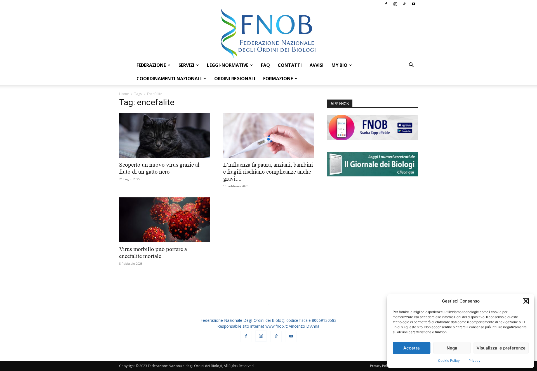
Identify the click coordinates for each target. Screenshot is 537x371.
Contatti (290, 65)
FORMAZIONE (278, 78)
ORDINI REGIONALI (234, 78)
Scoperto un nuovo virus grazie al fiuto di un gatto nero (159, 168)
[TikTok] (404, 4)
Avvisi (317, 65)
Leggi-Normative (227, 65)
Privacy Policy (380, 365)
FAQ (265, 65)
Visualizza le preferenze (501, 348)
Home (124, 93)
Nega (452, 348)
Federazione (151, 65)
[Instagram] (395, 4)
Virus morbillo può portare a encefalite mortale (153, 252)
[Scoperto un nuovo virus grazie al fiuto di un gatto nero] (164, 135)
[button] (526, 301)
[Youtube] (413, 4)
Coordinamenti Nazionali (169, 78)
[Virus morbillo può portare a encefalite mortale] (164, 219)
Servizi (186, 65)
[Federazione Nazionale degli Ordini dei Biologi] (268, 33)
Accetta (411, 348)
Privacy (474, 360)
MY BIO (339, 65)
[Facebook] (386, 4)
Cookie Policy (449, 360)
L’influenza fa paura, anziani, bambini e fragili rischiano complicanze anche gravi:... (268, 171)
